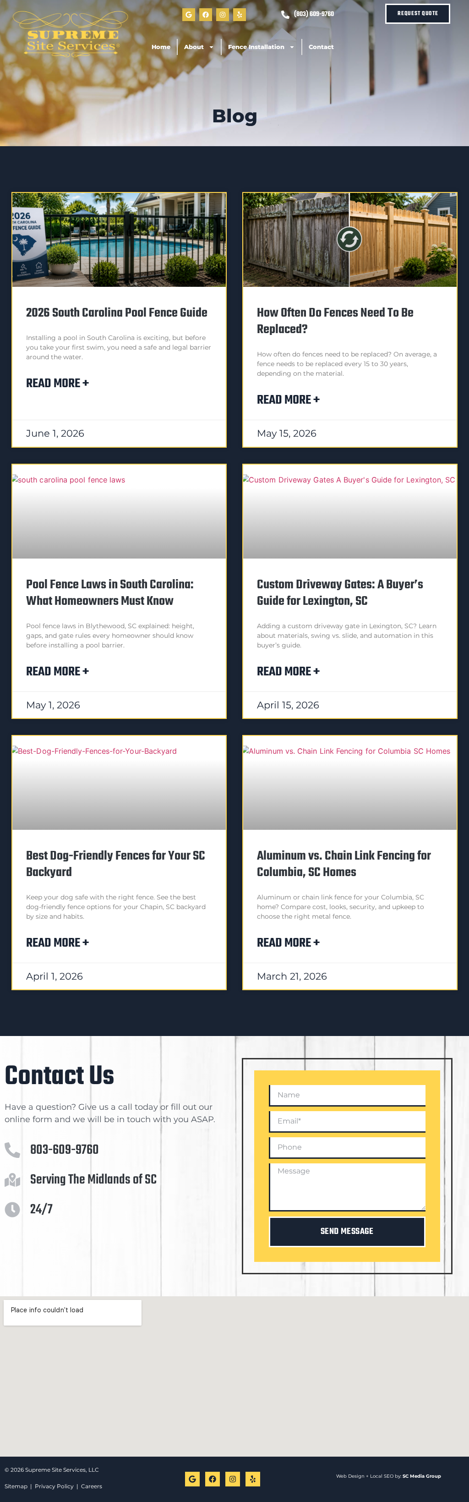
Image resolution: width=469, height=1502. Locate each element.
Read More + (57, 384)
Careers (91, 1486)
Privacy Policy (54, 1486)
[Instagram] (222, 14)
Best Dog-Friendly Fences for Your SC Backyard (115, 864)
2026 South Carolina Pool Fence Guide (116, 313)
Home (161, 46)
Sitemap (16, 1486)
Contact (321, 46)
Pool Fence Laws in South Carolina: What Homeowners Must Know (110, 593)
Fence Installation (256, 46)
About (194, 46)
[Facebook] (205, 14)
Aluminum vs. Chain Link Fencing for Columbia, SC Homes (344, 864)
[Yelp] (239, 14)
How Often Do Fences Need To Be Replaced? (335, 321)
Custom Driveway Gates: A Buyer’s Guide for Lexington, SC (340, 593)
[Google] (188, 14)
